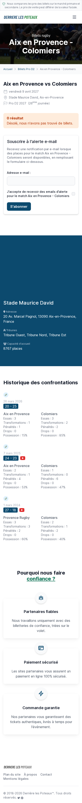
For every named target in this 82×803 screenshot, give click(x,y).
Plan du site (12, 774)
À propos (30, 774)
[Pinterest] (22, 797)
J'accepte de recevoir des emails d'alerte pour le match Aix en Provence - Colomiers (38, 194)
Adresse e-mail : (19, 172)
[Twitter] (19, 797)
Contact (46, 774)
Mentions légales (16, 778)
